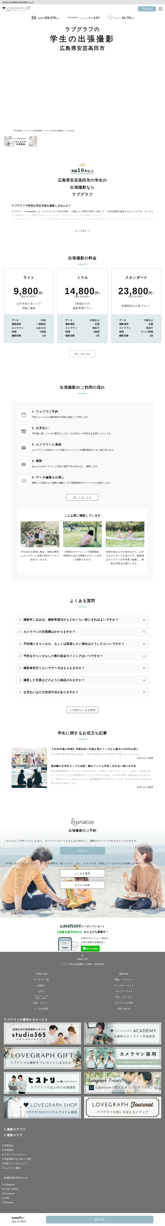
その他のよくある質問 (82, 710)
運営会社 (8, 1145)
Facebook (9, 1193)
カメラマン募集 (12, 1168)
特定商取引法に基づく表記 (17, 1159)
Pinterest (8, 1202)
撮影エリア (15, 1135)
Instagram (9, 1184)
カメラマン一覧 (41, 980)
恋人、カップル (124, 997)
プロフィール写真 (124, 1003)
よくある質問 (82, 873)
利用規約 (8, 1150)
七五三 (41, 991)
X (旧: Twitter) (11, 1189)
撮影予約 (100, 1219)
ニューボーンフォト (124, 985)
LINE (6, 1198)
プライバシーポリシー (15, 1154)
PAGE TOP (82, 959)
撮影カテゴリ (16, 1129)
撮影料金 (123, 974)
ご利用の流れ (41, 974)
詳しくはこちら (82, 354)
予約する (147, 9)
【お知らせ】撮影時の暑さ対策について (18, 2)
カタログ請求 (82, 885)
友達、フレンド (41, 1003)
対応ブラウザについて (15, 1163)
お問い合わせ (124, 1009)
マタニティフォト (124, 991)
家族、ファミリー (124, 980)
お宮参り (41, 985)
